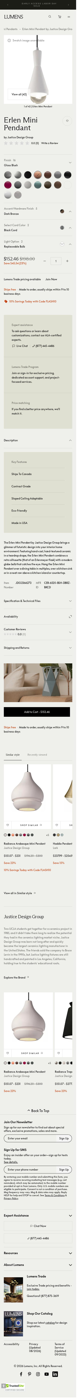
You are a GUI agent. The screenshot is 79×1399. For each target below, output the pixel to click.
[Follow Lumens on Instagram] (38, 1374)
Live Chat (22, 345)
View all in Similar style (18, 893)
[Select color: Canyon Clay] (16, 834)
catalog (50, 1322)
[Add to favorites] (67, 121)
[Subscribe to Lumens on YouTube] (46, 1374)
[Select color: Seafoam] (62, 834)
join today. (33, 1289)
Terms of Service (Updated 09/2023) (60, 1349)
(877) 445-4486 (45, 345)
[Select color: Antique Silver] (67, 1063)
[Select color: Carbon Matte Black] (60, 1063)
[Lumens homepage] (14, 17)
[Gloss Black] (28, 175)
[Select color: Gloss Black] (9, 834)
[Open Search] (50, 17)
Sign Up (64, 1138)
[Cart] (60, 17)
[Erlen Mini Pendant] (38, 69)
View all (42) (19, 94)
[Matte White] (28, 185)
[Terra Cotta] (58, 185)
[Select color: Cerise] (24, 834)
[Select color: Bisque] (5, 834)
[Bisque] (18, 175)
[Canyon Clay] (48, 175)
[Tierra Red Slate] (48, 185)
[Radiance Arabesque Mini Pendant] (27, 788)
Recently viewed (37, 754)
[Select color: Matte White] (64, 1063)
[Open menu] (69, 17)
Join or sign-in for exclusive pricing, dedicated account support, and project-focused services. (36, 377)
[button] (16, 143)
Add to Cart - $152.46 (37, 711)
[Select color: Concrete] (20, 834)
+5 (47, 835)
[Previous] (8, 5)
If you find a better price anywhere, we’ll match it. (36, 411)
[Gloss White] (8, 195)
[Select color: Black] (54, 834)
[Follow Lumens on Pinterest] (29, 1374)
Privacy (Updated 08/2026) (35, 1347)
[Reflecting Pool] (38, 185)
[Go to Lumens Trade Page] (13, 1289)
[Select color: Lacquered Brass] (58, 834)
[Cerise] (8, 185)
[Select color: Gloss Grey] (28, 834)
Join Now (51, 279)
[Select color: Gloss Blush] (13, 834)
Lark (55, 847)
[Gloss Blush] (38, 175)
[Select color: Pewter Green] (32, 834)
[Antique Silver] (8, 175)
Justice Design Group (20, 137)
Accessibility (11, 1344)
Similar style (13, 754)
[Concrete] (58, 175)
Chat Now (40, 1226)
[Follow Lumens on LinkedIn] (55, 1374)
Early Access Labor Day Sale (39, 5)
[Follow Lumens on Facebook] (21, 1374)
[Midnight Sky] (18, 195)
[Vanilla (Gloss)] (68, 185)
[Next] (68, 5)
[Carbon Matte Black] (68, 175)
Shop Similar (29, 825)
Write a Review (49, 143)
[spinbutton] (56, 261)
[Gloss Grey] (18, 185)
